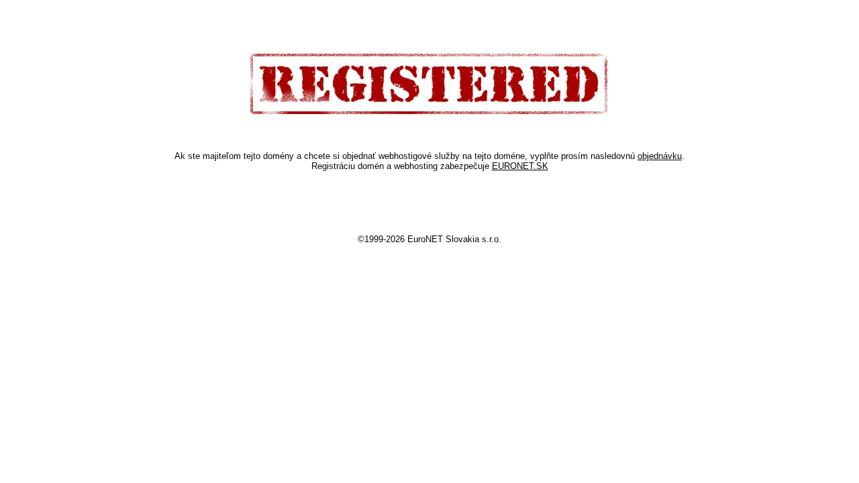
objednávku (660, 156)
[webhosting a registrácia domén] (429, 113)
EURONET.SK (520, 166)
